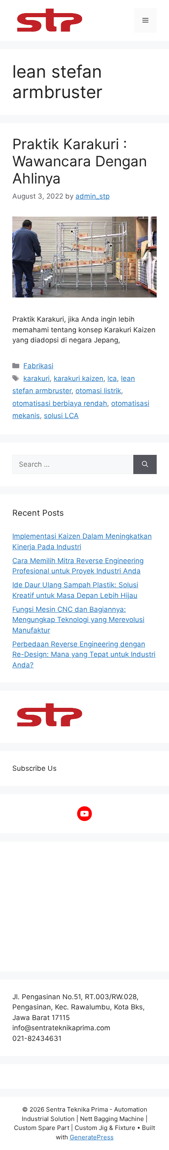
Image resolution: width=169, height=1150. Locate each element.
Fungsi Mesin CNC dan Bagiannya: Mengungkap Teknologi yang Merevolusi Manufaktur (78, 619)
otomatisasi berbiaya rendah (59, 403)
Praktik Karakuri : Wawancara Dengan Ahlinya (79, 161)
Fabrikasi (38, 366)
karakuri (36, 378)
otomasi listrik (98, 391)
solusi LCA (61, 416)
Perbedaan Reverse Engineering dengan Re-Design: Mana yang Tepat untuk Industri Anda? (83, 654)
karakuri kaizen (78, 378)
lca (112, 378)
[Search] (145, 464)
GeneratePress (92, 1137)
